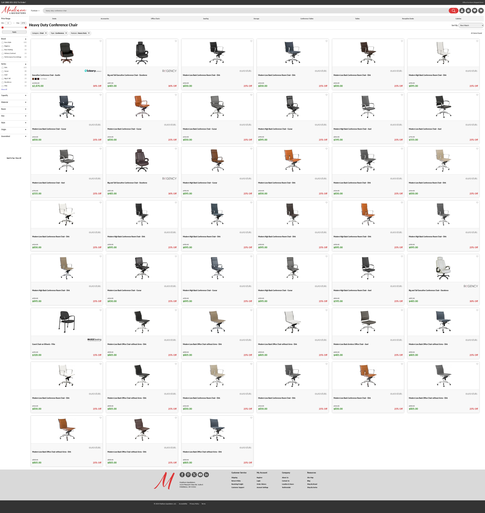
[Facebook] (182, 474)
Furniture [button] (35, 11)
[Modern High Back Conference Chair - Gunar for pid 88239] (293, 118)
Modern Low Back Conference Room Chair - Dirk (201, 75)
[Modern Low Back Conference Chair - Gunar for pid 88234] (142, 279)
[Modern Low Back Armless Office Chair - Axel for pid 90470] (368, 333)
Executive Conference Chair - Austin (46, 75)
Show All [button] (4, 89)
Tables (357, 19)
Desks (54, 19)
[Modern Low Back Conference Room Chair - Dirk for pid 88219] (66, 225)
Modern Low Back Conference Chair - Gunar (49, 129)
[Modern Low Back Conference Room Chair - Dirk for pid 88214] (368, 64)
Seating (206, 19)
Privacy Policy (194, 504)
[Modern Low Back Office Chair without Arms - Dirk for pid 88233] (292, 333)
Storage (256, 19)
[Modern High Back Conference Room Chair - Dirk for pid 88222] (293, 225)
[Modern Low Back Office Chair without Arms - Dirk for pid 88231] (443, 387)
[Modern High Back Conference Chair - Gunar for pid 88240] (217, 279)
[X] (194, 474)
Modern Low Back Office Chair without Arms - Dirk (126, 344)
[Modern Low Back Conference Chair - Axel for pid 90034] (67, 171)
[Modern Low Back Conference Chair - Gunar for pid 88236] (142, 118)
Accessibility (183, 504)
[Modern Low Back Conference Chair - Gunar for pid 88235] (66, 118)
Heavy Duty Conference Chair (53, 25)
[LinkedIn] (206, 474)
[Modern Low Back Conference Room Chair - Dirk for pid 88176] (217, 64)
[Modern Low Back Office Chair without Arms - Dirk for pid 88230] (67, 440)
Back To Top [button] (11, 158)
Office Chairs (155, 19)
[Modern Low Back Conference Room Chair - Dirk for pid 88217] (368, 171)
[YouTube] (200, 474)
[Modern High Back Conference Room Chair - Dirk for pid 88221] (217, 225)
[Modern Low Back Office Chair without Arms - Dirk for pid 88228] (443, 333)
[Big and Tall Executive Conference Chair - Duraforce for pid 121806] (142, 171)
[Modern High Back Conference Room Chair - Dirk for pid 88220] (142, 225)
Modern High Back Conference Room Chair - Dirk (427, 75)
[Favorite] (101, 41)
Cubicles (458, 19)
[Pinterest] (188, 474)
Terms (203, 504)
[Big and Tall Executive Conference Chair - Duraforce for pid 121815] (443, 279)
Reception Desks (408, 19)
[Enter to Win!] (468, 13)
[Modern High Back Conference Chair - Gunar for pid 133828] (217, 171)
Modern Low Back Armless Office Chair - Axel (351, 344)
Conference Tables (306, 19)
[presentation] (14, 39)
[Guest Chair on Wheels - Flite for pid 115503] (66, 333)
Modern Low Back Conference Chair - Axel (425, 129)
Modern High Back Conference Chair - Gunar (275, 129)
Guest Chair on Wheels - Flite (43, 344)
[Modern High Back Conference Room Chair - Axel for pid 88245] (368, 118)
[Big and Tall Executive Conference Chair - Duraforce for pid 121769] (142, 64)
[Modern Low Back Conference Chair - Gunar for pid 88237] (217, 118)
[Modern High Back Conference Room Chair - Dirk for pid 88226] (443, 64)
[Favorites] (474, 13)
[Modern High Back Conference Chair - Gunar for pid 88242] (292, 279)
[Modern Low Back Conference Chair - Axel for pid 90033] (443, 118)
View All (18, 158)
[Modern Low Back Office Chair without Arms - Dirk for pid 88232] (217, 333)
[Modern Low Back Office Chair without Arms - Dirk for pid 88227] (142, 333)
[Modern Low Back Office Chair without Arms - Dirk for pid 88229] (142, 440)
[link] (481, 10)
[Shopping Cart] (481, 10)
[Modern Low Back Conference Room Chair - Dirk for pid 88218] (443, 171)
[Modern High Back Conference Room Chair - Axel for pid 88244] (368, 279)
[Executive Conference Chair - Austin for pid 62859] (67, 64)
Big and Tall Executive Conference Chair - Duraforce (127, 75)
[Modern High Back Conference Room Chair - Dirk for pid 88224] (443, 225)
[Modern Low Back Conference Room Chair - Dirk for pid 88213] (292, 64)
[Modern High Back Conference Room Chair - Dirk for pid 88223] (368, 225)
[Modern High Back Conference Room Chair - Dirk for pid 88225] (67, 279)
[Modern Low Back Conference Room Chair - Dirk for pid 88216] (292, 171)
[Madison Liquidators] (14, 13)
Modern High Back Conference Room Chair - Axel (352, 129)
